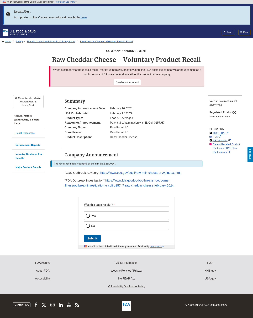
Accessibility (42, 278)
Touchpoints (156, 246)
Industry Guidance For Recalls (28, 156)
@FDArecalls (220, 140)
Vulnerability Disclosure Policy (126, 286)
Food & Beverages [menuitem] (219, 116)
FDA (215, 136)
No (93, 226)
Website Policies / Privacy (126, 270)
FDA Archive (42, 262)
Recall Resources (25, 132)
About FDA (43, 270)
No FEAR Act (126, 278)
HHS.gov (210, 270)
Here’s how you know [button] (65, 2)
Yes (93, 216)
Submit (92, 238)
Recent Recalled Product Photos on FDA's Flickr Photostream (226, 148)
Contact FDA (22, 304)
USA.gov (210, 278)
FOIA (210, 262)
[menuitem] (225, 104)
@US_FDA (219, 133)
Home (8, 41)
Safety (19, 41)
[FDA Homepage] (19, 32)
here (84, 17)
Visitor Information (126, 262)
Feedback (250, 154)
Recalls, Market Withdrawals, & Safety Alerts (51, 41)
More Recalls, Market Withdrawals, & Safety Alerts (29, 101)
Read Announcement (127, 82)
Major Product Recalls (28, 167)
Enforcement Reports (27, 145)
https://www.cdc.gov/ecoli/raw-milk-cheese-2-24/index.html (140, 172)
